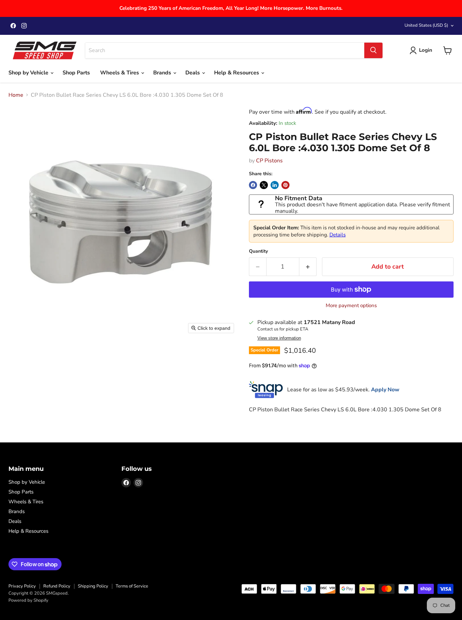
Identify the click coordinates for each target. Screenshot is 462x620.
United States (426, 25)
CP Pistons (269, 160)
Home (15, 95)
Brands (162, 72)
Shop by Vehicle (29, 72)
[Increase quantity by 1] (308, 266)
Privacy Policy (22, 586)
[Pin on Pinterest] (285, 185)
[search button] (373, 50)
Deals (193, 72)
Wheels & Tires (120, 72)
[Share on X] (264, 185)
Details (337, 234)
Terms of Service (132, 586)
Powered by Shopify (28, 600)
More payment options (351, 305)
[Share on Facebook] (253, 185)
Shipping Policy (93, 586)
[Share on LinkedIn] (275, 185)
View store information (279, 338)
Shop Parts (76, 72)
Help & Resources (237, 72)
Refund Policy (56, 586)
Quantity (258, 251)
